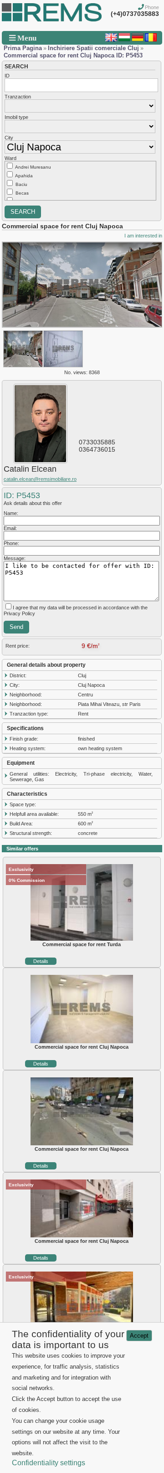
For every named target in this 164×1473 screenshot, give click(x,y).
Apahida (24, 175)
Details (40, 961)
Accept (139, 1335)
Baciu (21, 184)
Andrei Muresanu (33, 167)
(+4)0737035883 (135, 13)
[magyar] (124, 39)
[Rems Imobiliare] (52, 19)
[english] (111, 39)
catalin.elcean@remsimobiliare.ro (40, 479)
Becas (22, 193)
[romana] (151, 39)
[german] (138, 39)
